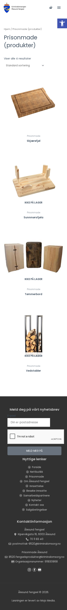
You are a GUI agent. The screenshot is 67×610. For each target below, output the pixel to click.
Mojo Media (47, 600)
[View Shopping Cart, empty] (50, 7)
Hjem (7, 29)
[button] (62, 23)
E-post (11, 416)
